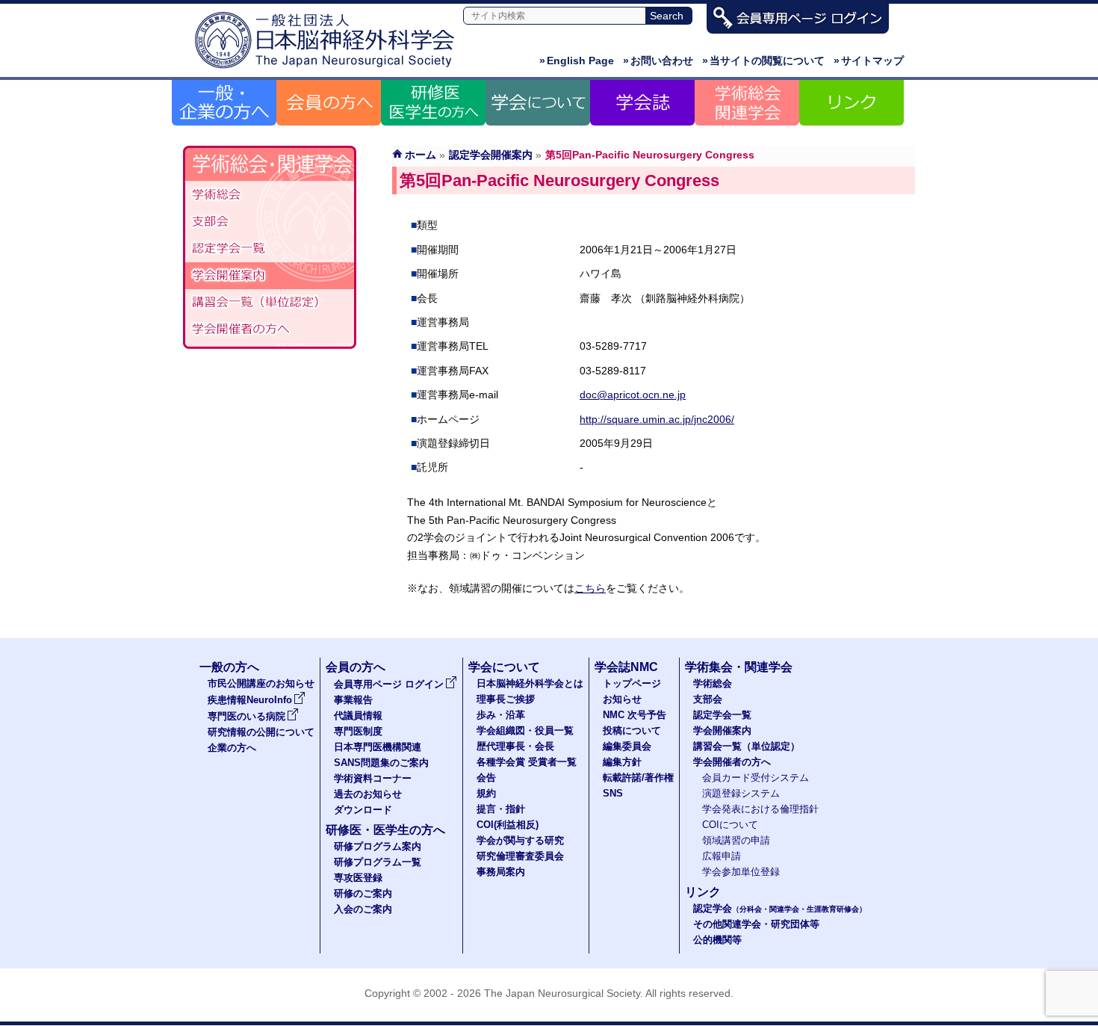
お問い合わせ (658, 61)
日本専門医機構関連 (377, 747)
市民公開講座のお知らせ (261, 684)
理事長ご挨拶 (506, 699)
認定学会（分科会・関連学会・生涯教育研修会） (269, 248)
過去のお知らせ (368, 794)
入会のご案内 (363, 909)
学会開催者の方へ (269, 329)
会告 (486, 778)
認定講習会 (269, 302)
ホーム (420, 155)
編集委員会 (627, 746)
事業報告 (353, 700)
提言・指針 (501, 809)
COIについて (730, 825)
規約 (486, 793)
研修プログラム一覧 (377, 862)
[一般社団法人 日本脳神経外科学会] (328, 69)
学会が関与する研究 (520, 840)
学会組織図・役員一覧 (525, 731)
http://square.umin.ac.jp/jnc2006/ (657, 419)
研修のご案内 (363, 894)
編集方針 (622, 762)
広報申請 (721, 856)
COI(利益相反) (508, 825)
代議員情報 (358, 716)
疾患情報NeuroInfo (250, 700)
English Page (576, 61)
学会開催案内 (269, 275)
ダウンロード (363, 810)
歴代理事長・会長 (515, 746)
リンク (703, 892)
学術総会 (269, 195)
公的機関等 (717, 940)
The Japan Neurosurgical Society (562, 993)
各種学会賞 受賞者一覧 (527, 762)
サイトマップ (869, 61)
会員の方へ (355, 667)
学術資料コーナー (373, 778)
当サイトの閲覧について (763, 61)
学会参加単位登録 (741, 872)
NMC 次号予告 (634, 715)
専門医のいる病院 (246, 716)
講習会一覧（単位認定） (746, 746)
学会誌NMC (626, 667)
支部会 (269, 221)
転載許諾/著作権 (638, 778)
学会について (504, 667)
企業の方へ (232, 748)
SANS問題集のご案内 (381, 763)
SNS (613, 793)
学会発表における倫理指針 (760, 809)
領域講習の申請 (736, 840)
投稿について (632, 731)
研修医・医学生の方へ (385, 829)
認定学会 (779, 908)
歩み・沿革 (501, 715)
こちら (590, 588)
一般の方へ (229, 667)
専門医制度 (358, 731)
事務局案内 (501, 872)
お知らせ (622, 699)
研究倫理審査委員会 (520, 856)
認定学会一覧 (722, 715)
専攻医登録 (358, 878)
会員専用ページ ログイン (389, 684)
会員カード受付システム (755, 778)
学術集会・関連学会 (739, 667)
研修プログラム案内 (377, 846)
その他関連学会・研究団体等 (756, 924)
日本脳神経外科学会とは (530, 684)
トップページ (632, 684)
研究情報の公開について (261, 732)
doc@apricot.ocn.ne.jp (633, 395)
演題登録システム (741, 793)
